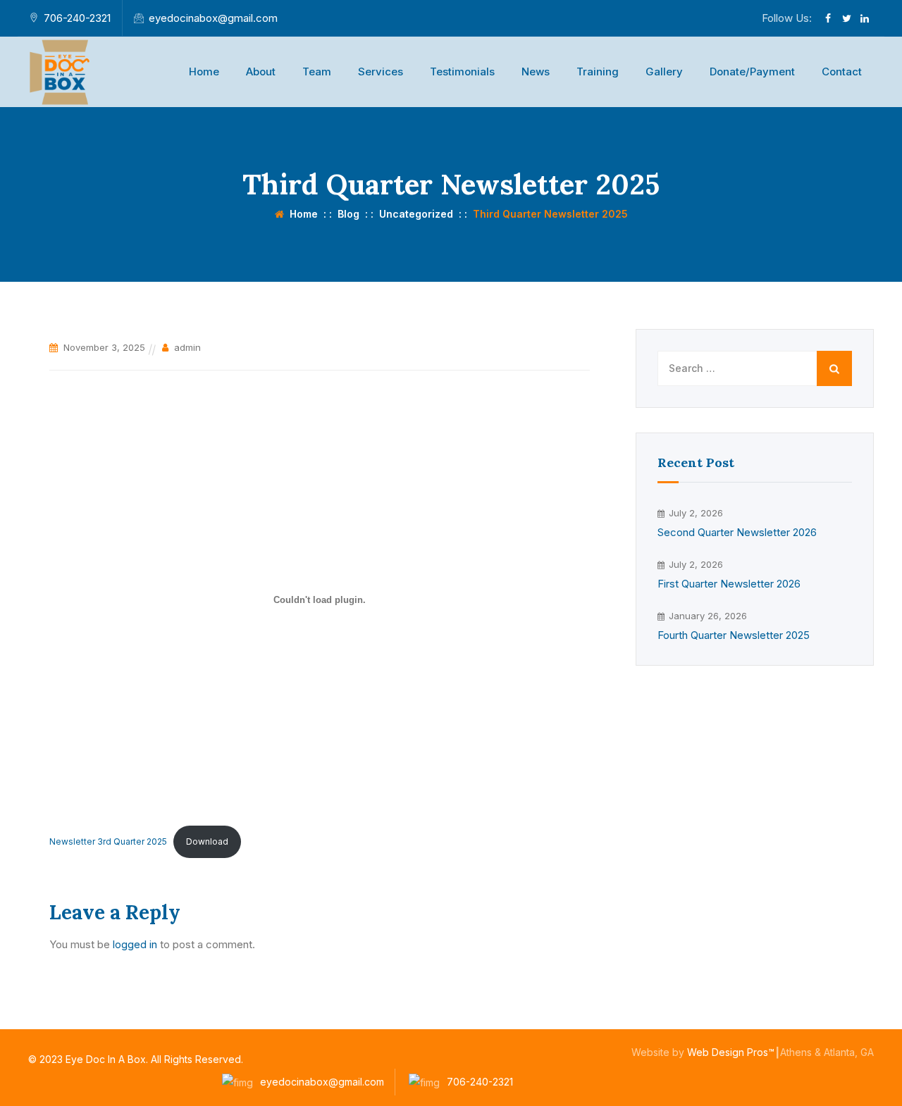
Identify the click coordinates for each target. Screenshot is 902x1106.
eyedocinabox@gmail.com (213, 18)
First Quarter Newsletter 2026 (729, 583)
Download (207, 841)
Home (204, 71)
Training (597, 71)
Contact (842, 71)
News (535, 71)
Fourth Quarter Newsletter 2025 (733, 635)
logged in (135, 944)
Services (380, 71)
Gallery (664, 71)
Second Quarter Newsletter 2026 (737, 532)
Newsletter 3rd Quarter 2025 (108, 841)
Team (316, 71)
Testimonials (462, 71)
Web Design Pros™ (730, 1052)
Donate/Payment (752, 71)
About (261, 71)
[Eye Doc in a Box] (61, 72)
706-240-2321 (77, 18)
